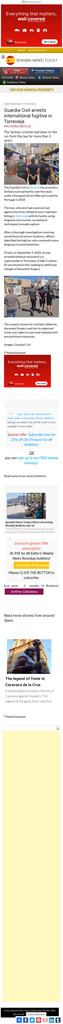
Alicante (34, 187)
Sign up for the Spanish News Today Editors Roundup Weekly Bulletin (30, 416)
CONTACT (21, 50)
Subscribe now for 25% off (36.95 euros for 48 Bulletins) (33, 440)
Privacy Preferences (36, 1014)
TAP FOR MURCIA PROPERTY (32, 90)
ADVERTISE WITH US (37, 50)
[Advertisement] (31, 866)
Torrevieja (21, 216)
